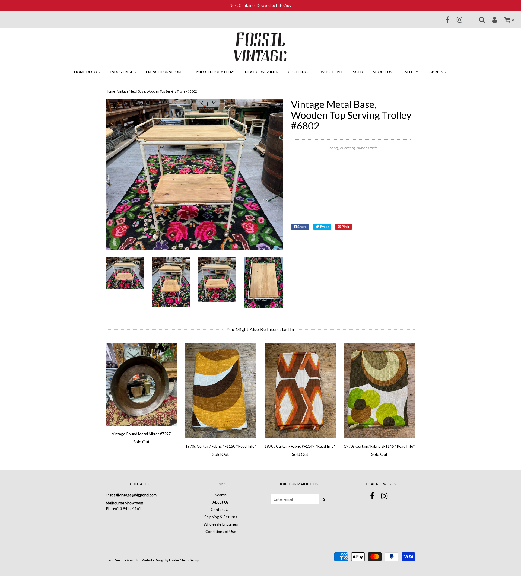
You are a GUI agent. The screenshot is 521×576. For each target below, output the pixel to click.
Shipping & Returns (220, 516)
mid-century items (216, 71)
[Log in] (491, 19)
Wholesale (332, 71)
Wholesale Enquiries (221, 524)
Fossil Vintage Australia (123, 560)
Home (110, 91)
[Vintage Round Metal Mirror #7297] (141, 384)
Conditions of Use (220, 531)
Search (221, 494)
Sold (358, 71)
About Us (382, 71)
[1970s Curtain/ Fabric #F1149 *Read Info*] (300, 390)
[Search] (478, 19)
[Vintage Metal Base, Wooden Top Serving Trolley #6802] (125, 272)
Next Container (261, 71)
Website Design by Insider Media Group (170, 560)
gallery (410, 71)
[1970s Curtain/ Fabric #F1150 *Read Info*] (220, 390)
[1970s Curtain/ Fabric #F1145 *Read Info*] (379, 390)
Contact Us (220, 509)
